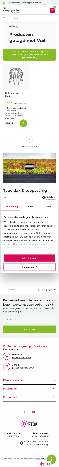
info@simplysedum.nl (23, 368)
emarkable (40, 459)
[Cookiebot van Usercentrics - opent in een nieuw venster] (42, 198)
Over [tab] (48, 206)
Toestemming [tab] (10, 206)
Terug (15, 26)
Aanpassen (28, 267)
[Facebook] (24, 412)
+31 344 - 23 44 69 (21, 357)
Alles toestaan (29, 258)
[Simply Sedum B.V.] (12, 9)
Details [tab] (29, 206)
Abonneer (29, 329)
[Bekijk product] (23, 123)
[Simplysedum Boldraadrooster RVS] (16, 77)
